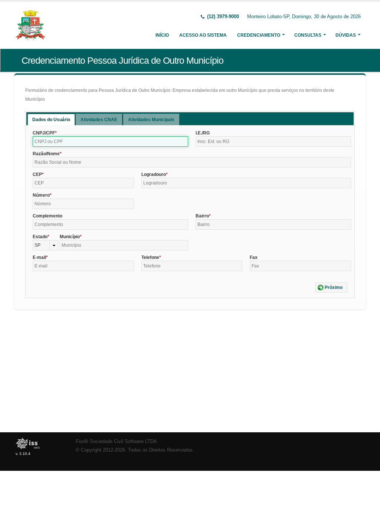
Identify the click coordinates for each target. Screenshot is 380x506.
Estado (40, 236)
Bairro (202, 216)
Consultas (307, 35)
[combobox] (45, 245)
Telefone (150, 257)
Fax (254, 257)
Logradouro (153, 174)
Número (41, 195)
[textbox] (110, 141)
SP (37, 245)
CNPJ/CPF (44, 133)
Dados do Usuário (51, 119)
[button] (331, 287)
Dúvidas (345, 35)
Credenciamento (258, 35)
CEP (37, 174)
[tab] (51, 119)
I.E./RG (203, 133)
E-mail (39, 257)
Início (162, 35)
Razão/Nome (46, 153)
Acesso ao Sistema (203, 35)
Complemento (47, 216)
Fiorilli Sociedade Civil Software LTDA (116, 441)
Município (70, 236)
